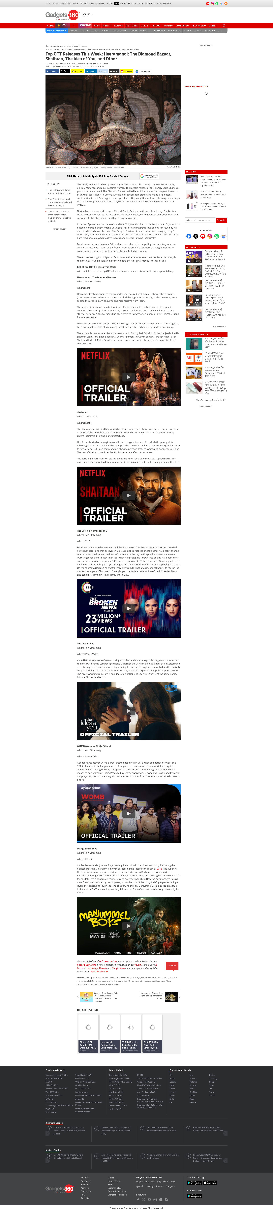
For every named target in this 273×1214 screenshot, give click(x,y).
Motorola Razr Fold (54, 1079)
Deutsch (160, 1187)
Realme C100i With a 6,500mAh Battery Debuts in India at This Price (208, 1129)
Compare (181, 25)
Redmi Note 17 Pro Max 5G (120, 1082)
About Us (85, 1178)
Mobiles (73, 31)
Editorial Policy (114, 1188)
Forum (138, 964)
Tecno (211, 1092)
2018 (159, 868)
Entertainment (120, 31)
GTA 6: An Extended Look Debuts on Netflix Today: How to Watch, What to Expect (69, 1131)
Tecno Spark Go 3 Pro (118, 1075)
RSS (83, 1195)
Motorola (193, 1082)
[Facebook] (188, 236)
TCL (210, 1089)
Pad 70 (140, 1075)
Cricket (83, 4)
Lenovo (193, 1079)
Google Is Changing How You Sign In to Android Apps (163, 1156)
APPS (141, 4)
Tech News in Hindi (195, 334)
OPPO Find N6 (52, 1085)
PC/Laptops (159, 31)
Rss (166, 1199)
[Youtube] (202, 236)
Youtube (149, 1199)
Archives (85, 1188)
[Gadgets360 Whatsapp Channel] (216, 236)
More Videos (219, 326)
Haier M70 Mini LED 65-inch (149, 1085)
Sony (211, 1085)
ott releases (145, 981)
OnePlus (193, 1092)
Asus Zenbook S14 (54, 1096)
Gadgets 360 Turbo (86, 964)
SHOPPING (132, 4)
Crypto (133, 31)
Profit (63, 4)
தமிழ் (159, 1182)
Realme (193, 1102)
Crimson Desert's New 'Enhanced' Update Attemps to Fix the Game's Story (116, 1131)
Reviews (118, 25)
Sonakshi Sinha (90, 981)
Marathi (167, 4)
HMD (172, 1085)
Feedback (85, 1185)
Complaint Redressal (117, 1195)
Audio (143, 31)
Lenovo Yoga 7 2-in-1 (118, 1106)
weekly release (158, 981)
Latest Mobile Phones (84, 1108)
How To (95, 31)
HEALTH (109, 4)
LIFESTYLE (99, 4)
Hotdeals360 (174, 31)
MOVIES (75, 4)
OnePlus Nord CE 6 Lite (85, 1082)
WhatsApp (93, 968)
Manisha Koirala (161, 978)
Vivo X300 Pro (52, 1102)
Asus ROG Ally (143, 1096)
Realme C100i (115, 1089)
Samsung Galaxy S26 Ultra (57, 1075)
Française (170, 1187)
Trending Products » (196, 87)
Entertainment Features (77, 46)
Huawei (173, 1092)
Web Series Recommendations (107, 984)
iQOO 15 (49, 1099)
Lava (191, 1075)
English (139, 1182)
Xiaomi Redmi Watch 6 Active (149, 1079)
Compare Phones (82, 1112)
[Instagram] (209, 236)
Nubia (192, 1089)
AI (74, 25)
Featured (191, 171)
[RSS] (226, 3)
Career (111, 1178)
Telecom (85, 31)
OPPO (192, 1096)
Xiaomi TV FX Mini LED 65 (147, 1089)
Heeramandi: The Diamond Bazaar (119, 978)
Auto (97, 25)
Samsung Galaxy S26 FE (119, 1079)
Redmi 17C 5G (115, 1099)
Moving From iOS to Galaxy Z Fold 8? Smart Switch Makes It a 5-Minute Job (213, 207)
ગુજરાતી (139, 1187)
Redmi (212, 1075)
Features (132, 25)
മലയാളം (149, 1187)
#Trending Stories (54, 1123)
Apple (172, 1079)
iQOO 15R (50, 1109)
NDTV (48, 4)
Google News (118, 968)
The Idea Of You (120, 981)
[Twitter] (195, 236)
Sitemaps (85, 1181)
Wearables (210, 31)
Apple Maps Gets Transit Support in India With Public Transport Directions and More (117, 1158)
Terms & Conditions (117, 1192)
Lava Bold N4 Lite (116, 1092)
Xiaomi (212, 1096)
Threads (103, 968)
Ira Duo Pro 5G (115, 1109)
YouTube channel (99, 971)
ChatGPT (49, 1082)
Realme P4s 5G (115, 1096)
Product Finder (161, 25)
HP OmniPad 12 (82, 1079)
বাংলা (153, 1182)
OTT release (133, 981)
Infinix (172, 1096)
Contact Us (86, 1192)
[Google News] (223, 236)
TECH (116, 4)
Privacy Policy (114, 1181)
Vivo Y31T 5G (114, 1085)
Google (173, 1082)
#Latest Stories (53, 1150)
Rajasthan (150, 4)
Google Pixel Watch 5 (146, 1082)
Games (123, 4)
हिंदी (69, 4)
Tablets (187, 31)
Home (50, 25)
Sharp (211, 1082)
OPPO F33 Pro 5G (82, 1089)
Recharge (198, 25)
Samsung (213, 1079)
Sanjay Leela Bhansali (144, 978)
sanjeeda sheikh (105, 981)
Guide (144, 25)
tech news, (104, 961)
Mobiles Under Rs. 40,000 (57, 1089)
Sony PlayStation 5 (83, 1075)
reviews (113, 961)
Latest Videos (193, 247)
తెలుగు (166, 1182)
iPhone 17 (79, 1099)
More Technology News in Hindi (210, 399)
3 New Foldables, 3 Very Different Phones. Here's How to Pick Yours (213, 195)
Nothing (193, 1085)
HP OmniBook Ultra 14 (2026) (88, 1096)
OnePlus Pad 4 (81, 1085)
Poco (192, 1099)
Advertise (85, 1198)
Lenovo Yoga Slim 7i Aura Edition (59, 1106)
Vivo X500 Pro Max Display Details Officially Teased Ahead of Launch (68, 1156)
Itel (171, 1102)
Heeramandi (98, 978)
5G (220, 31)
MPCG (159, 4)
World (55, 4)
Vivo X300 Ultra (52, 1092)
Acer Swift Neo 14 (116, 1102)
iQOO (172, 1099)
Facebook (82, 968)
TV (150, 31)
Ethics (111, 1185)
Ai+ (171, 1075)
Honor (172, 1089)
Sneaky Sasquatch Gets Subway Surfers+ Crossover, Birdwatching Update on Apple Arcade (207, 1158)
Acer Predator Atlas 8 (146, 1092)
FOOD (91, 4)
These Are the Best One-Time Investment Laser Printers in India (161, 1129)
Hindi (147, 1182)
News (106, 25)
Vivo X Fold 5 (51, 1113)
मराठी (173, 1182)
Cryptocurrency (81, 1092)
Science (198, 31)
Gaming (105, 31)
